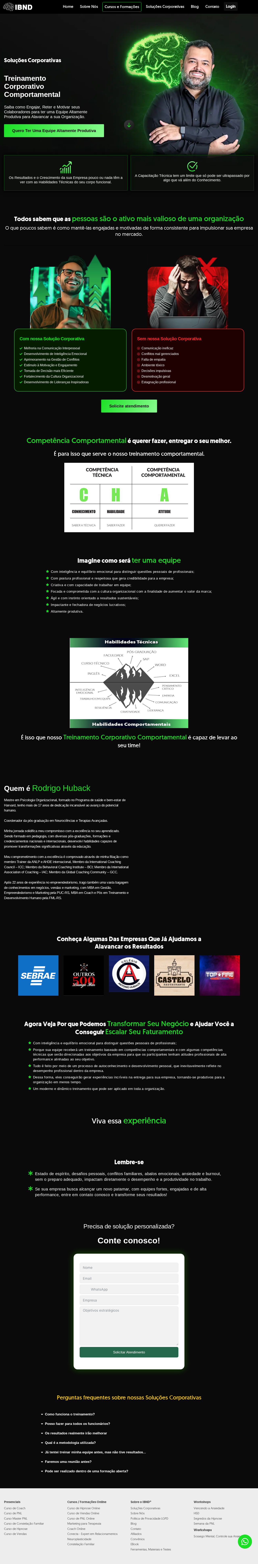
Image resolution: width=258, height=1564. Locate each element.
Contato (212, 6)
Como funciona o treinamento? (70, 1414)
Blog (195, 6)
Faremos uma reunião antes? (68, 1462)
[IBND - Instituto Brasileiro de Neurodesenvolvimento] (17, 7)
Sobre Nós (89, 6)
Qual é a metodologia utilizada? (70, 1443)
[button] (129, 1414)
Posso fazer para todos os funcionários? (77, 1424)
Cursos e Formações (122, 6)
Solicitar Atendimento (129, 1352)
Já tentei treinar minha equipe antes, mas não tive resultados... (95, 1452)
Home (68, 6)
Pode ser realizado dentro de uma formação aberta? (86, 1471)
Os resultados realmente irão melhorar (76, 1433)
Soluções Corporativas (165, 6)
